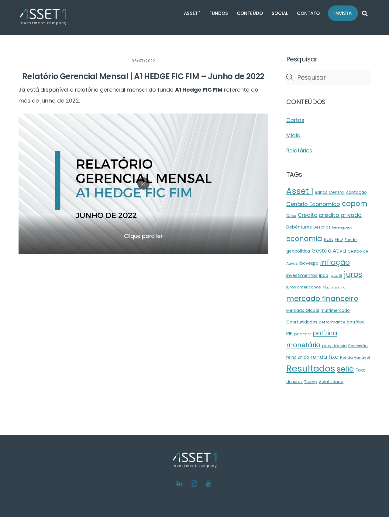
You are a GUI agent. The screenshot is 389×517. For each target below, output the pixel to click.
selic (345, 369)
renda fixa (325, 357)
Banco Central (330, 192)
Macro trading (334, 287)
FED (339, 239)
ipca (323, 275)
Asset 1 (299, 191)
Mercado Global (302, 310)
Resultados (311, 368)
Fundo (351, 239)
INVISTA (343, 13)
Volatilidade (330, 382)
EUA (328, 239)
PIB (289, 333)
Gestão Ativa (329, 250)
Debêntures (299, 227)
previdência (334, 346)
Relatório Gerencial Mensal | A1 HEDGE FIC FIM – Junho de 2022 (143, 76)
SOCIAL (280, 13)
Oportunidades (302, 322)
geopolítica (298, 251)
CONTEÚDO (250, 13)
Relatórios (299, 150)
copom (354, 203)
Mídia (293, 135)
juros (353, 274)
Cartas (295, 120)
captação (356, 192)
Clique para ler (143, 236)
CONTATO (308, 13)
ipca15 (336, 275)
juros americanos (303, 287)
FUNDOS (218, 13)
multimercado (335, 310)
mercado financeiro (322, 298)
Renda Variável (355, 357)
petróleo (356, 322)
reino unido (297, 357)
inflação (335, 262)
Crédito (307, 215)
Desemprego (342, 227)
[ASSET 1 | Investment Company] (43, 22)
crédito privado (340, 215)
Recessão (358, 345)
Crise (291, 215)
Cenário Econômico (313, 204)
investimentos (302, 275)
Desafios (321, 227)
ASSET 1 (192, 13)
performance (332, 322)
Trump (310, 381)
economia (304, 238)
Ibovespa (308, 263)
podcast (302, 334)
